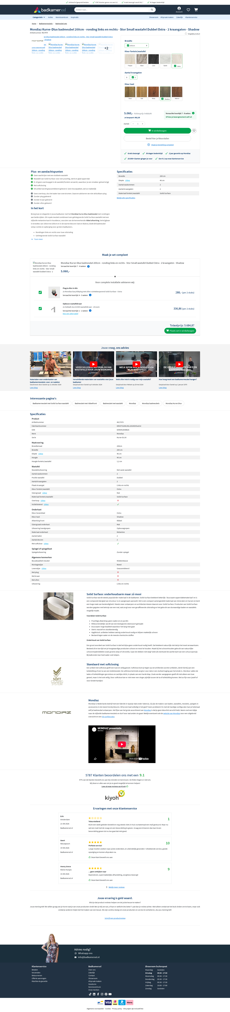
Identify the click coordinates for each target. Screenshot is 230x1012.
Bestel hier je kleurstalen (157, 138)
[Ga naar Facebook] (98, 994)
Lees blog (34, 387)
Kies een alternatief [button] (70, 313)
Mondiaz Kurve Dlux (174, 403)
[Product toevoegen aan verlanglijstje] (194, 130)
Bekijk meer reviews (117, 887)
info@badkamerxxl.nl (89, 957)
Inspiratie (74, 17)
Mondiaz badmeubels (150, 403)
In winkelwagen (159, 130)
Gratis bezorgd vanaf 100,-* (133, 2)
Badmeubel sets (61, 23)
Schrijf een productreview (115, 918)
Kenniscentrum (62, 17)
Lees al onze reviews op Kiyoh (114, 786)
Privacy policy (117, 1009)
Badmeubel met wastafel (113, 403)
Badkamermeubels (46, 23)
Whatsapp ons (85, 953)
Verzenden (36, 972)
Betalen (35, 969)
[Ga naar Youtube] (110, 994)
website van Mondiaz (171, 713)
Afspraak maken (167, 17)
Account (179, 12)
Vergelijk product (194, 34)
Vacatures (92, 984)
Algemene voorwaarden (95, 1009)
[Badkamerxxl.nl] (50, 9)
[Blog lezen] (50, 364)
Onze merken (93, 990)
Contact (91, 975)
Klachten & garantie (39, 981)
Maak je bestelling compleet (162, 145)
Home (34, 23)
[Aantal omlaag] (133, 124)
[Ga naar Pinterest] (106, 994)
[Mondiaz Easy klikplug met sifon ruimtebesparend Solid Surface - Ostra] (54, 292)
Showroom (153, 17)
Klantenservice (191, 17)
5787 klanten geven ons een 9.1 (106, 2)
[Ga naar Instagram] (102, 994)
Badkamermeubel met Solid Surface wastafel (51, 403)
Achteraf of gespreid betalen (78, 2)
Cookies (108, 1009)
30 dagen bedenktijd (157, 2)
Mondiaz (132, 403)
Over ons (92, 969)
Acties (50, 17)
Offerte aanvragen (39, 978)
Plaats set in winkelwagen (181, 330)
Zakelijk (179, 17)
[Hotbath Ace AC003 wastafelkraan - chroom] (54, 308)
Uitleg (127, 180)
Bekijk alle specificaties (126, 198)
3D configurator (108, 716)
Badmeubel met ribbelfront (86, 403)
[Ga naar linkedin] (94, 994)
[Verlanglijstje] (188, 10)
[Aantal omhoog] (142, 124)
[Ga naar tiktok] (90, 994)
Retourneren (37, 975)
